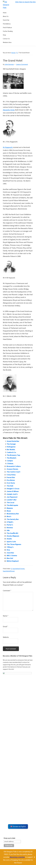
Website (6, 637)
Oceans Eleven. (12, 469)
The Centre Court (13, 472)
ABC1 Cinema (12, 555)
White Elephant (13, 561)
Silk (8, 530)
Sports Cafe (11, 541)
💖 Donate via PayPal (18, 826)
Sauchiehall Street (18, 569)
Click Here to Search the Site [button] (25, 2)
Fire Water (11, 480)
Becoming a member (17, 857)
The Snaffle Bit (12, 533)
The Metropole (12, 505)
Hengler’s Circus (13, 488)
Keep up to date (9, 838)
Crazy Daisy (11, 475)
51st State (11, 483)
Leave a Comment (22, 64)
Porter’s (10, 525)
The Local (10, 502)
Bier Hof (10, 558)
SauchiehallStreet (9, 571)
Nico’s (9, 516)
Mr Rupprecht (8, 147)
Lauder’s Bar (12, 500)
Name (5, 616)
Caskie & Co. (11, 452)
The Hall (10, 486)
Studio (9, 539)
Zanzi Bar (10, 553)
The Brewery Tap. (13, 455)
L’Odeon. (10, 463)
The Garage (11, 444)
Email (5, 626)
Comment (7, 590)
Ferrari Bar (11, 477)
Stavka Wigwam (13, 536)
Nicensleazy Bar (13, 514)
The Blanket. (12, 458)
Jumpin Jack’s (12, 494)
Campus (10, 461)
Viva (8, 550)
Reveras (10, 527)
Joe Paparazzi (12, 497)
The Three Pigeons (14, 544)
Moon (9, 511)
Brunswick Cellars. (14, 466)
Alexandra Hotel (8, 110)
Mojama (10, 508)
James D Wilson (13, 491)
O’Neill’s (10, 522)
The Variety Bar (13, 519)
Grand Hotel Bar (13, 441)
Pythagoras (11, 447)
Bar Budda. (11, 449)
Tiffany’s (10, 547)
